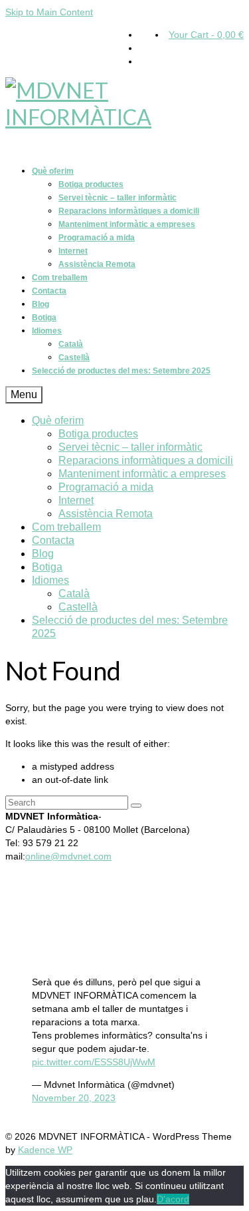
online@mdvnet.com (68, 856)
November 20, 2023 (74, 1097)
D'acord (173, 1199)
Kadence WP (45, 1149)
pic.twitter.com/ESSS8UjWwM (93, 1062)
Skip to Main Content (49, 12)
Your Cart (206, 34)
